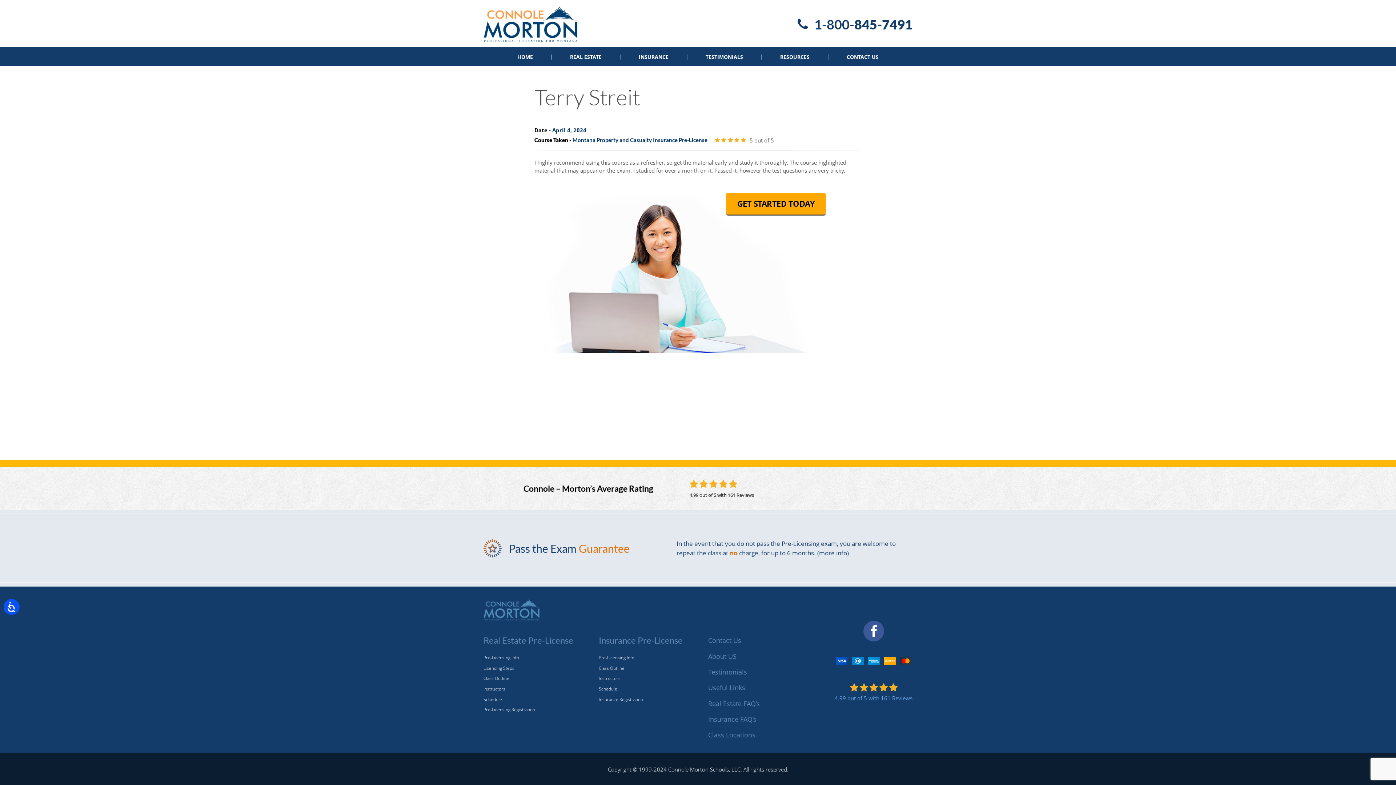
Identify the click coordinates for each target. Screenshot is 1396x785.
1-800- (863, 24)
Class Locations (731, 734)
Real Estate (586, 57)
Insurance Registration (621, 699)
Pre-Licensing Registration (509, 709)
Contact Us (863, 57)
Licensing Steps (499, 668)
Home (525, 57)
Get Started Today (776, 203)
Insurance (654, 57)
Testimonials (724, 57)
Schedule (493, 699)
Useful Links (726, 687)
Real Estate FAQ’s (734, 703)
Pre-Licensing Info (501, 658)
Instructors (494, 689)
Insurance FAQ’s (732, 719)
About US (722, 656)
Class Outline (496, 678)
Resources (795, 57)
